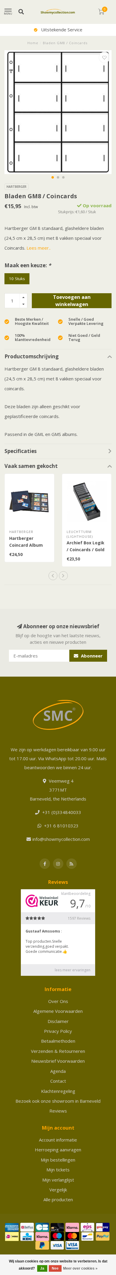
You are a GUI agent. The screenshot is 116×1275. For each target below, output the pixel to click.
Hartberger (16, 187)
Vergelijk (58, 1190)
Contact (58, 1081)
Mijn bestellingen (58, 1160)
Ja (42, 1268)
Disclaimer (58, 1021)
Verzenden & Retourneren (58, 1051)
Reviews (58, 1111)
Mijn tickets (58, 1170)
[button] (52, 177)
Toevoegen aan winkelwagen (72, 301)
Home (32, 43)
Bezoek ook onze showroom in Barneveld (58, 1101)
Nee (55, 1268)
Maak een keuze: (27, 265)
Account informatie (58, 1140)
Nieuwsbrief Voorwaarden (58, 1061)
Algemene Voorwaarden (58, 1011)
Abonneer (91, 656)
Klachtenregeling (58, 1091)
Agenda (58, 1071)
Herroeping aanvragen (58, 1150)
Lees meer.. (38, 248)
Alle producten (58, 1199)
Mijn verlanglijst (58, 1180)
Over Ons (58, 1001)
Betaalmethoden (58, 1041)
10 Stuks (17, 278)
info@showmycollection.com (61, 839)
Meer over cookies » (80, 1268)
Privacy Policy (58, 1031)
